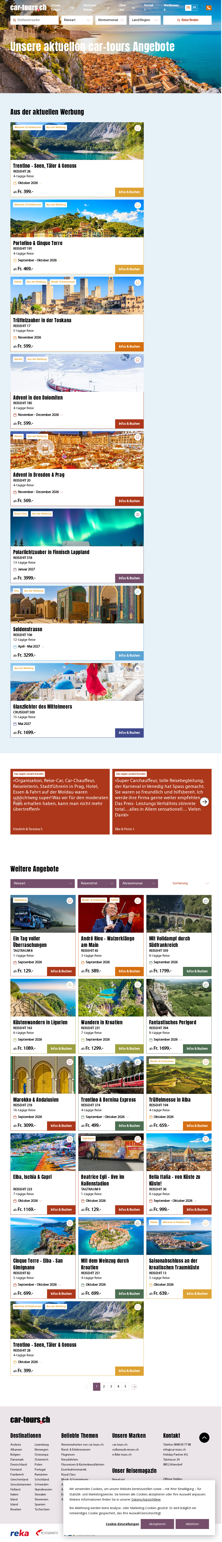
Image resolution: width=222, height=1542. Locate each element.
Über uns (122, 7)
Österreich (41, 1459)
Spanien (40, 1504)
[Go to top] (204, 1438)
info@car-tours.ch (174, 1449)
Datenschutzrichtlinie (146, 1499)
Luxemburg (42, 1444)
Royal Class (68, 1474)
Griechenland (19, 1479)
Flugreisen (68, 1454)
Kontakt (148, 7)
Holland (15, 1489)
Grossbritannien (20, 1484)
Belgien (15, 1454)
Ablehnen (192, 1524)
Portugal (40, 1469)
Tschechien (42, 1509)
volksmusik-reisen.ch (125, 1449)
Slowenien (41, 1499)
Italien (14, 1494)
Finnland (16, 1469)
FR (194, 7)
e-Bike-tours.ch (122, 1454)
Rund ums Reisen (90, 7)
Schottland (42, 1479)
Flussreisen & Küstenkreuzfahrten (82, 1464)
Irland (14, 1499)
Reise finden (189, 20)
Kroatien (15, 1509)
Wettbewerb (171, 7)
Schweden (42, 1484)
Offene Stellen (172, 1479)
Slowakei (40, 1494)
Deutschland (18, 1464)
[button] (27, 183)
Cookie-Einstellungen (122, 1524)
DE (188, 7)
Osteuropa (41, 1454)
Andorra (15, 1444)
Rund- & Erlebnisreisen (75, 1449)
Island (14, 1504)
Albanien (16, 1449)
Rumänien (41, 1474)
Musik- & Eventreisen (74, 1479)
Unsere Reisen (55, 7)
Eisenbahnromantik (73, 1469)
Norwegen (41, 1449)
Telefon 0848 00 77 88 (177, 1444)
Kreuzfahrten (69, 1459)
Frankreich (17, 1474)
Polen (38, 1464)
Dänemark (16, 1459)
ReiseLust (118, 1479)
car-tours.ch (119, 1444)
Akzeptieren (157, 1524)
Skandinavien (43, 1489)
